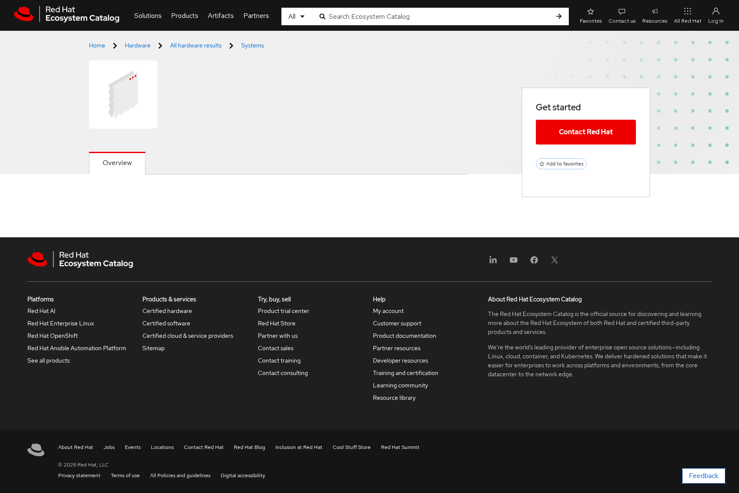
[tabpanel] (278, 195)
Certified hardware (167, 311)
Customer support (397, 323)
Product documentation (404, 335)
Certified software (166, 323)
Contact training (279, 360)
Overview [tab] (117, 162)
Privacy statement (79, 475)
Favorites (591, 21)
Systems (252, 45)
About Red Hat (75, 447)
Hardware (138, 45)
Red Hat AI (41, 311)
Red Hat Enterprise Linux (60, 323)
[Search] (559, 16)
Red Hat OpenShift (52, 335)
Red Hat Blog (249, 447)
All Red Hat (687, 21)
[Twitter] (555, 262)
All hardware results (196, 45)
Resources (654, 21)
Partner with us (278, 335)
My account (388, 311)
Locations (162, 447)
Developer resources (400, 360)
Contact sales (275, 348)
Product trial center (283, 311)
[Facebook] (534, 262)
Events (133, 447)
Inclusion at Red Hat (298, 447)
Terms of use (125, 475)
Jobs (109, 447)
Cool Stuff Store (352, 447)
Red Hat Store (277, 323)
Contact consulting (283, 373)
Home (97, 45)
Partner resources (396, 348)
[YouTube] (513, 262)
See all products (48, 360)
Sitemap (153, 348)
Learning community (400, 385)
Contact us (622, 21)
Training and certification (405, 373)
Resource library (394, 397)
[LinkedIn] (493, 262)
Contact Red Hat (586, 131)
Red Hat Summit (400, 447)
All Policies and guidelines (180, 475)
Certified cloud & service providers (187, 335)
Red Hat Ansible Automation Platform (76, 348)
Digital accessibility (243, 475)
